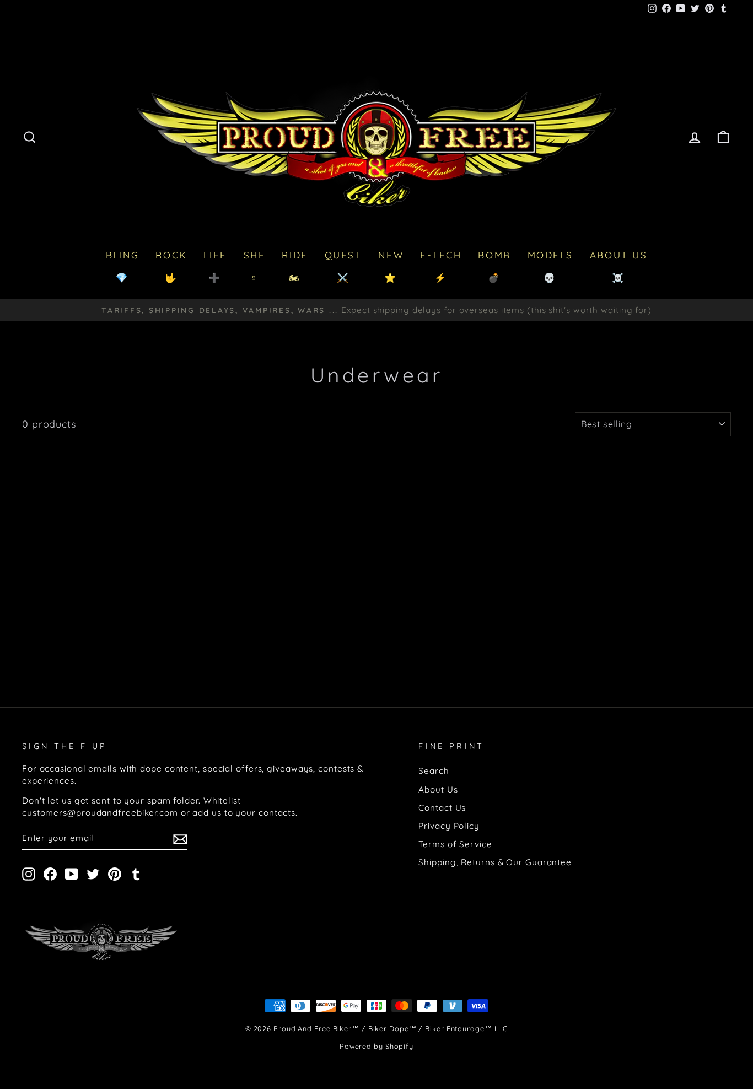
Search (433, 770)
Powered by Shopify (376, 1046)
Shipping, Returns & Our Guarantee (495, 862)
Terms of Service (455, 844)
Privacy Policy (449, 826)
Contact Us (442, 807)
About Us (438, 789)
